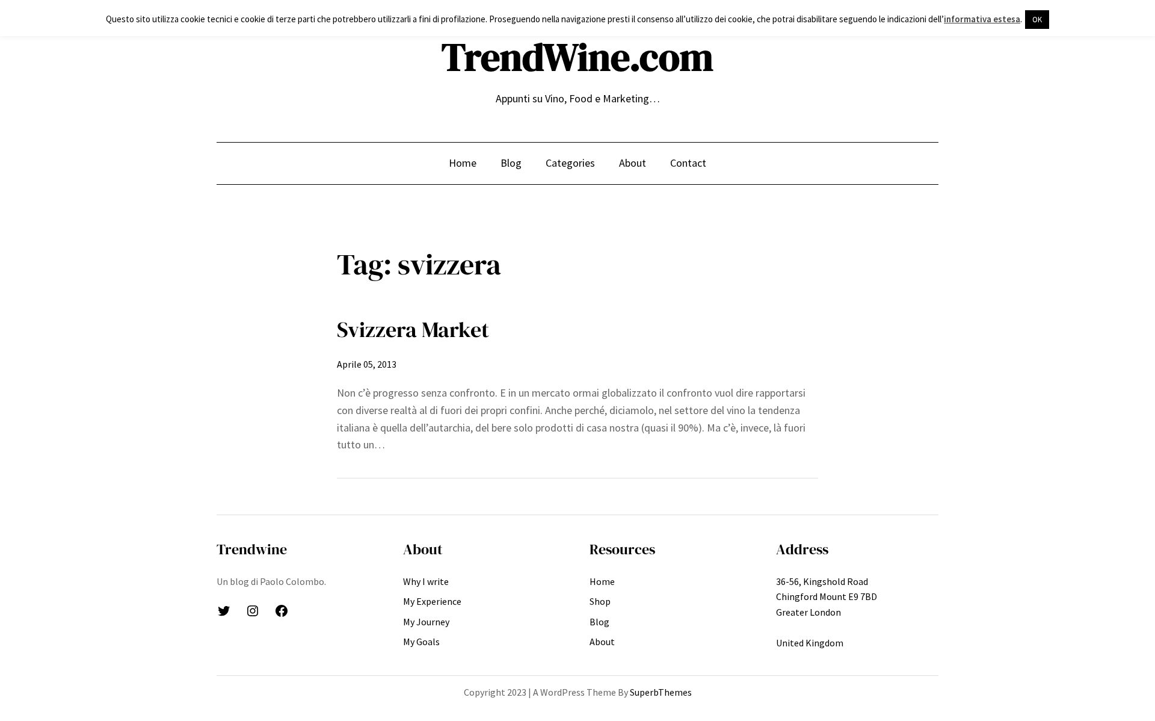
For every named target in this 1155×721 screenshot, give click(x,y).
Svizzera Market (413, 329)
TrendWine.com (577, 57)
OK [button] (1037, 19)
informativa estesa (982, 19)
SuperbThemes (661, 692)
